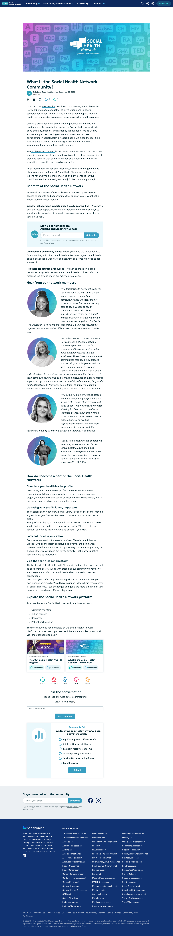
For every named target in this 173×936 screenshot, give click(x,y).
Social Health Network (43, 151)
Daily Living (82, 3)
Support (53, 680)
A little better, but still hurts (76, 744)
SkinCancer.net (129, 882)
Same (86, 680)
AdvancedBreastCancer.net (74, 833)
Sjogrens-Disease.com (132, 878)
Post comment (65, 716)
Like (41, 680)
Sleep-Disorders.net (131, 886)
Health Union (48, 106)
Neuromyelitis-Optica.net (133, 833)
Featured (98, 3)
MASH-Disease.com (101, 882)
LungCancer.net (99, 870)
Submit (77, 770)
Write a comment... (38, 708)
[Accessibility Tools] (147, 3)
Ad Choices (28, 916)
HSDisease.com (99, 850)
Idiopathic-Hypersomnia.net (104, 854)
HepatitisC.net (98, 837)
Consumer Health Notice (73, 912)
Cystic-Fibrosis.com (71, 898)
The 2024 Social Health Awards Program (45, 661)
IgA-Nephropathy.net (101, 858)
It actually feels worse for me (77, 749)
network (52, 494)
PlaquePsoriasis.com (131, 850)
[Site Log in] (152, 3)
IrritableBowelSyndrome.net (104, 866)
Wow (75, 680)
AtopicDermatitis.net (71, 854)
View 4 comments (64, 701)
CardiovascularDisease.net (74, 878)
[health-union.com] (33, 828)
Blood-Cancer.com (70, 870)
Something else (70, 763)
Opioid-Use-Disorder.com (133, 842)
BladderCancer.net (70, 866)
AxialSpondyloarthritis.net (73, 862)
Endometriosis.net (70, 902)
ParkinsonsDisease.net (132, 846)
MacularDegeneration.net (103, 878)
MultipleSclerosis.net (101, 902)
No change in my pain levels (76, 753)
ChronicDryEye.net (70, 882)
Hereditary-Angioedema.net (104, 842)
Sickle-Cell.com (129, 874)
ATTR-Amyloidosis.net (72, 858)
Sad (63, 680)
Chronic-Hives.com (70, 886)
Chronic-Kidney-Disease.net (74, 890)
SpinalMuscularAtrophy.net (134, 894)
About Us (27, 912)
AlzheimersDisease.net (72, 846)
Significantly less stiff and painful (79, 739)
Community (31, 3)
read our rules (58, 697)
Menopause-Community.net (104, 886)
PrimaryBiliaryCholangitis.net (135, 854)
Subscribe (91, 235)
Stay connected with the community (46, 794)
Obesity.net (127, 837)
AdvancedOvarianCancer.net (75, 837)
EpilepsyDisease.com (71, 906)
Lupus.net (96, 874)
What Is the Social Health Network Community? (81, 661)
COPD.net (66, 894)
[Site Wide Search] (142, 3)
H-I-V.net (96, 846)
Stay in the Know (110, 906)
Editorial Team (40, 92)
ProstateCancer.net (130, 858)
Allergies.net (67, 842)
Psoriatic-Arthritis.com (132, 862)
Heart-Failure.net (99, 833)
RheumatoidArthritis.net (132, 870)
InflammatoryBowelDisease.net (106, 862)
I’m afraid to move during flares (78, 758)
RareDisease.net (129, 866)
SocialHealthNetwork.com (71, 172)
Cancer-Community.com (73, 874)
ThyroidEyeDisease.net (132, 898)
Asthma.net (67, 850)
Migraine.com (98, 898)
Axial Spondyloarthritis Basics (57, 3)
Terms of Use (49, 243)
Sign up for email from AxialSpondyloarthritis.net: (58, 227)
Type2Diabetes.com (131, 902)
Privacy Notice (149, 924)
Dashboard (42, 635)
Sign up (159, 918)
